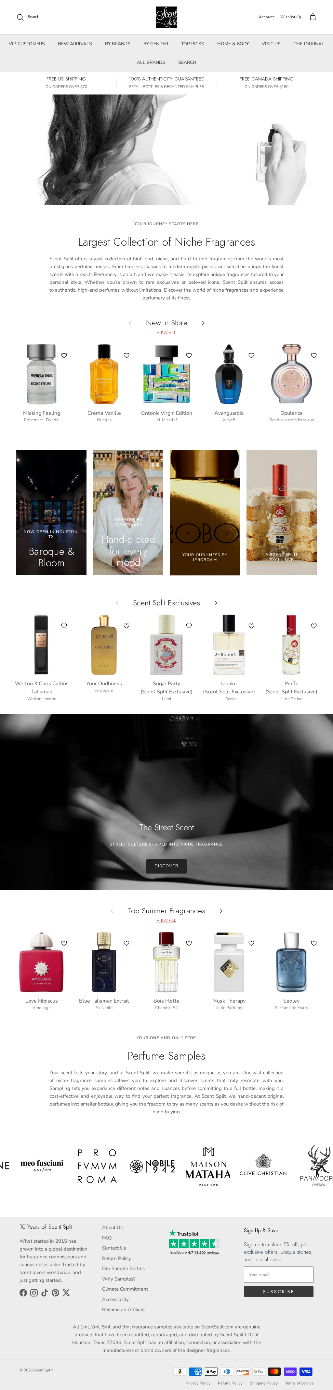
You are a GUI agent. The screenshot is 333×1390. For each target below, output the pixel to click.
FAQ (107, 1238)
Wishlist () (290, 17)
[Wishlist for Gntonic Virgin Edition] (188, 355)
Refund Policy (230, 1383)
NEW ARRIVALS (75, 44)
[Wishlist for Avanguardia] (251, 355)
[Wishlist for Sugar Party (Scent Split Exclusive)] (188, 625)
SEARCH (187, 62)
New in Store (166, 322)
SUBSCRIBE (278, 1291)
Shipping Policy (264, 1383)
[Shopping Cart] (311, 17)
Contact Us (114, 1248)
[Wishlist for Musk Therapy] (251, 943)
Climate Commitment (125, 1289)
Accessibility (115, 1299)
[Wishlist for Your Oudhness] (126, 625)
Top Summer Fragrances (166, 910)
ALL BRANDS (151, 62)
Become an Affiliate (123, 1309)
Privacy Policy (198, 1383)
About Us (112, 1227)
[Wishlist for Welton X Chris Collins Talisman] (64, 625)
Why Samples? (119, 1279)
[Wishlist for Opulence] (313, 355)
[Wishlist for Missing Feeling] (64, 355)
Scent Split (43, 1370)
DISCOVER (166, 866)
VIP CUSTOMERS (27, 44)
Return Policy (116, 1258)
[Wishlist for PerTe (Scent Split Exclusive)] (313, 625)
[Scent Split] (166, 17)
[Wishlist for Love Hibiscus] (64, 943)
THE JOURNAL (309, 44)
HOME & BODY (233, 44)
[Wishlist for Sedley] (313, 943)
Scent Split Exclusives (166, 602)
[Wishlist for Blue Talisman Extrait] (126, 943)
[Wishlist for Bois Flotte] (188, 943)
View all (166, 332)
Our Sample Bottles (123, 1268)
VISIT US (271, 44)
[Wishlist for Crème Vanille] (126, 355)
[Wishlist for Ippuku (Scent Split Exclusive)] (251, 625)
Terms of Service (299, 1383)
